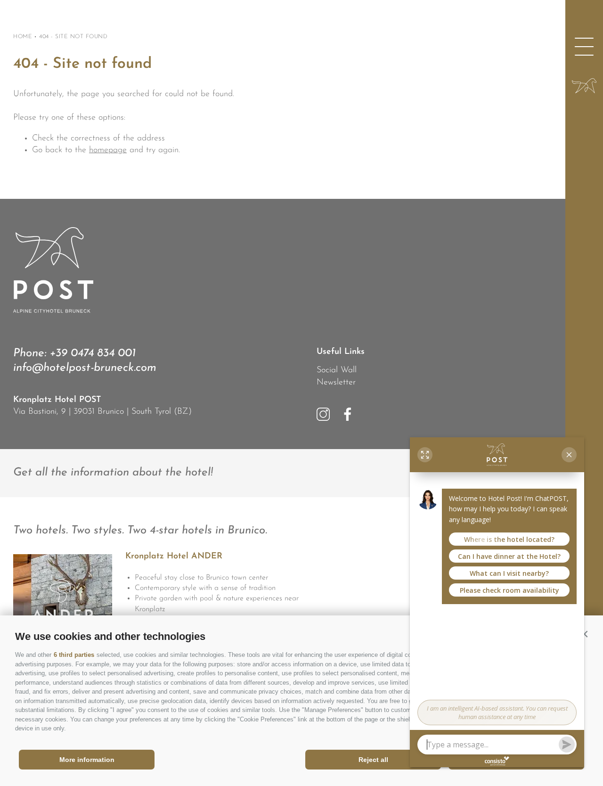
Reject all (373, 759)
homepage (108, 150)
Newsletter (336, 382)
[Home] (584, 86)
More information (86, 759)
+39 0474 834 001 (92, 353)
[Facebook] (347, 414)
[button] (584, 634)
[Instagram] (323, 414)
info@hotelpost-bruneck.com (84, 368)
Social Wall (337, 370)
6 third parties (74, 654)
